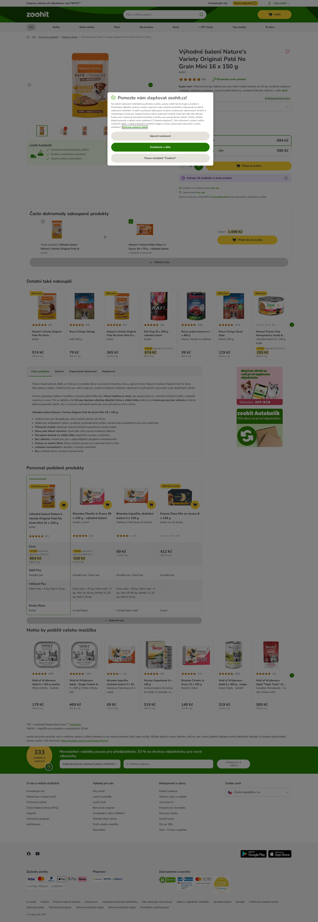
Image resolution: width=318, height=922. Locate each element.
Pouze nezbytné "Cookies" (160, 158)
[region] (160, 129)
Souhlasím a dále (160, 147)
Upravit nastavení (160, 136)
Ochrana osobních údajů (134, 127)
